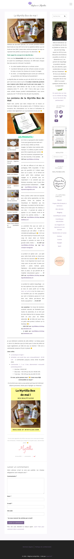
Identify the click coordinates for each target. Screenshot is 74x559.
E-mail (9, 503)
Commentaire (12, 476)
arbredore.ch (27, 329)
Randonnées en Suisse (59, 233)
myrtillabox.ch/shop (32, 159)
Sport (59, 246)
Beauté (59, 200)
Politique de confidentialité (43, 547)
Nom (9, 496)
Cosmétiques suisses (59, 216)
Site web (10, 511)
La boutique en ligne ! (17, 355)
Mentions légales (28, 547)
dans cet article (26, 291)
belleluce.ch (25, 220)
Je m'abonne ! (59, 161)
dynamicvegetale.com (28, 189)
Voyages (59, 243)
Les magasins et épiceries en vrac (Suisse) (59, 227)
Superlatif (49, 556)
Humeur (59, 236)
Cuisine (59, 239)
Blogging (59, 212)
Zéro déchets (59, 209)
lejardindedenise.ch (27, 278)
